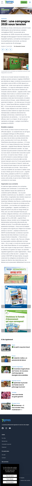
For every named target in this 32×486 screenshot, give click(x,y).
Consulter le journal (6, 444)
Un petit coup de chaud (21, 347)
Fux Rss (4, 438)
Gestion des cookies (25, 480)
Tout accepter (10, 476)
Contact (4, 457)
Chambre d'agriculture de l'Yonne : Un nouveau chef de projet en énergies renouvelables (20, 372)
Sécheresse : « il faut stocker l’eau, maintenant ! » (18, 407)
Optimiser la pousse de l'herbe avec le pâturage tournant (19, 385)
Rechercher (4, 441)
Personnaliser (10, 482)
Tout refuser (9, 479)
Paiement (4, 447)
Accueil (3, 454)
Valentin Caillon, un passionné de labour (19, 359)
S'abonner (23, 2)
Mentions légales (20, 477)
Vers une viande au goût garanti (17, 396)
